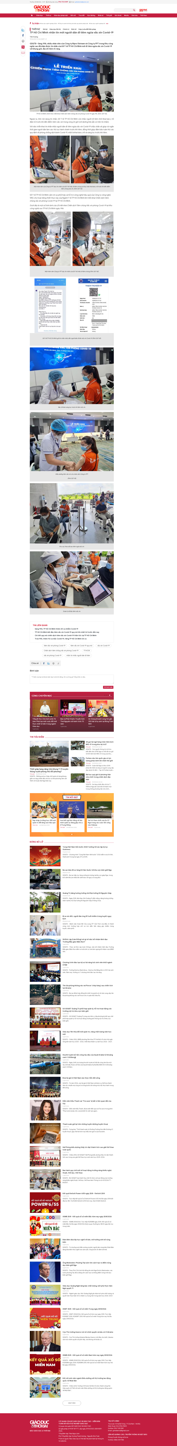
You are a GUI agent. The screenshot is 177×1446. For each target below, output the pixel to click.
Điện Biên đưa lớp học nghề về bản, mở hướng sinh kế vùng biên (86, 1241)
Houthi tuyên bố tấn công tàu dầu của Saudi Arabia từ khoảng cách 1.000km (88, 1056)
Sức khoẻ (118, 15)
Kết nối (73, 15)
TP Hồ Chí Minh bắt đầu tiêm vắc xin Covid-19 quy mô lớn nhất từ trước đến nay (67, 632)
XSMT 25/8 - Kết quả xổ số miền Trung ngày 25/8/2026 (84, 1309)
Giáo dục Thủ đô (143, 10)
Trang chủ (32, 15)
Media (126, 15)
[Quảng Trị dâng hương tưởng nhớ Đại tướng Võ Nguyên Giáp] (45, 902)
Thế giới (109, 15)
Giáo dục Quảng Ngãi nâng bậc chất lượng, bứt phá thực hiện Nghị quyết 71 (87, 1287)
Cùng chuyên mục (42, 696)
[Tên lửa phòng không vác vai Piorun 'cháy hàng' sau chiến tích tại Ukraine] (45, 994)
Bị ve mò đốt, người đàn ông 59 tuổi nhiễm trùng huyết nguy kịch (87, 917)
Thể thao (143, 15)
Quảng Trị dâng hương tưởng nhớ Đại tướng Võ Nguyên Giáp (87, 893)
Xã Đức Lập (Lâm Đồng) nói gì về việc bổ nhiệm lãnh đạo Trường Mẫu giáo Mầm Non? (85, 940)
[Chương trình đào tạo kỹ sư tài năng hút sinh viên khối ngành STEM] (45, 971)
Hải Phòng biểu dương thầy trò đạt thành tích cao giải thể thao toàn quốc (88, 1148)
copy (58, 663)
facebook (23, 35)
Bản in (23, 40)
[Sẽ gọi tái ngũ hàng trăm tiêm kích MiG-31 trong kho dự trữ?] (78, 745)
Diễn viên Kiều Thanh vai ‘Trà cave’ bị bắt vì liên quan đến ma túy (87, 1102)
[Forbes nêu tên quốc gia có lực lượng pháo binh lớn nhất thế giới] (78, 761)
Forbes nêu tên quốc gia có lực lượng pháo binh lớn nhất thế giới (99, 759)
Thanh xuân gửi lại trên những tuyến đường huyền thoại (85, 1124)
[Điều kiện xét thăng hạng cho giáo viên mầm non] (99, 809)
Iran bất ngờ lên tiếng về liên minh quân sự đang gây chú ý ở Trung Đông (43, 822)
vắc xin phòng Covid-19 (52, 656)
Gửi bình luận (108, 687)
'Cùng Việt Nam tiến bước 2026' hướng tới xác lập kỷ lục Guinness (85, 848)
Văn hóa (134, 15)
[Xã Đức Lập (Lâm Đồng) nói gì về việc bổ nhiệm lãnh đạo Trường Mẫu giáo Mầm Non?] (45, 948)
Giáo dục (39, 15)
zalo (23, 29)
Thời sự (48, 15)
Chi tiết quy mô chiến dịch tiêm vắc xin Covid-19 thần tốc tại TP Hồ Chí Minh (65, 635)
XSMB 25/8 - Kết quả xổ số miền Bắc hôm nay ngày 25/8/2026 (87, 1217)
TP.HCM (87, 651)
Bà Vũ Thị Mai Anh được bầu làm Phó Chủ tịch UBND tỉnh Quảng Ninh (100, 721)
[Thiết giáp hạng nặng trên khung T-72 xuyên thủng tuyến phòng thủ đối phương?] (49, 754)
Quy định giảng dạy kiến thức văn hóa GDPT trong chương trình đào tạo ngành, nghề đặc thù (86, 1402)
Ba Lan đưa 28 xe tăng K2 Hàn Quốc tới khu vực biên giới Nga (87, 870)
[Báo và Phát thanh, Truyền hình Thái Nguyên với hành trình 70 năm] (45, 708)
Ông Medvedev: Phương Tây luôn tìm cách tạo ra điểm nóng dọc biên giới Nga (87, 1264)
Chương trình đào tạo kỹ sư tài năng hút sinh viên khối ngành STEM (87, 964)
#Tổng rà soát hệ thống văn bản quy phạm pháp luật (61, 23)
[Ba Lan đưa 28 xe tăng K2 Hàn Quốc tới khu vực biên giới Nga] (45, 879)
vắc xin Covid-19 (103, 646)
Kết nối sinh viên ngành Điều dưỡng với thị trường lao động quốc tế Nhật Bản (87, 1379)
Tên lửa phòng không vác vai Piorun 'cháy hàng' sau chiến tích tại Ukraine (88, 987)
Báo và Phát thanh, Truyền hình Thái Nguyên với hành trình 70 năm (44, 721)
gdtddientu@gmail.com (82, 2)
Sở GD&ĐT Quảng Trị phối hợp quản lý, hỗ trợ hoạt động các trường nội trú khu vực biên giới (87, 1010)
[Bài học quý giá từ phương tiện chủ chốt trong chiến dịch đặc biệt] (78, 778)
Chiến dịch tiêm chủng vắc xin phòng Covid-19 (61, 651)
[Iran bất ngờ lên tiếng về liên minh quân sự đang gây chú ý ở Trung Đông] (44, 809)
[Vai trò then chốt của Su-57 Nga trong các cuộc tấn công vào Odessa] (71, 809)
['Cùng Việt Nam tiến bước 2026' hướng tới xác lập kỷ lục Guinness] (45, 856)
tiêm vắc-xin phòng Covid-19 (54, 646)
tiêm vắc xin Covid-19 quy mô (81, 646)
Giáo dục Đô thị (55, 29)
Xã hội (45, 29)
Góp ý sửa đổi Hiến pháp (87, 29)
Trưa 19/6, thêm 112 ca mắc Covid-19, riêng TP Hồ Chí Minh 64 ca (60, 639)
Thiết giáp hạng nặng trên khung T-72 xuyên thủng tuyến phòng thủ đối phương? (49, 770)
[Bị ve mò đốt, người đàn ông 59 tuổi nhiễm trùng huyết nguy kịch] (45, 925)
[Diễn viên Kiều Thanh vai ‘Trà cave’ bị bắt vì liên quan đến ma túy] (45, 1110)
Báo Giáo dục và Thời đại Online (42, 8)
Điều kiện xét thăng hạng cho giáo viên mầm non (99, 821)
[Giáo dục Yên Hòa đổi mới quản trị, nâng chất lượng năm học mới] (45, 1041)
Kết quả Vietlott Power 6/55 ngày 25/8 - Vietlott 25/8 (84, 1194)
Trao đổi (82, 15)
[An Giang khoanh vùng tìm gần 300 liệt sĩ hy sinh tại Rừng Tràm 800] (73, 708)
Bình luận (23, 46)
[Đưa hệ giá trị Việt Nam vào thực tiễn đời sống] (45, 1087)
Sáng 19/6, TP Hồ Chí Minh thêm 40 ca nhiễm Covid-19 (56, 629)
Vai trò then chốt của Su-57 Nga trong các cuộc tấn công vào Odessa (71, 822)
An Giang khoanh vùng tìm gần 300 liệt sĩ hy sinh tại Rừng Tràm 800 (72, 721)
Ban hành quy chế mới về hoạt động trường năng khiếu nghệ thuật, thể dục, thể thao (87, 1171)
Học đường (91, 15)
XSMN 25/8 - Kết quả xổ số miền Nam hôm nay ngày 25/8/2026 (87, 1355)
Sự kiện (35, 23)
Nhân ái (100, 15)
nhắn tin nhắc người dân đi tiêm (78, 656)
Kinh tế (73, 29)
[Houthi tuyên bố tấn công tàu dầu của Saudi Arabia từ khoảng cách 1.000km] (45, 1064)
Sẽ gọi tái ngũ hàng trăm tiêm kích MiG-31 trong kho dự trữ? (99, 743)
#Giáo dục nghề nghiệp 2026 (86, 23)
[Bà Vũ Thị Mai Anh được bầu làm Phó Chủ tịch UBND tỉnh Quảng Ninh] (101, 708)
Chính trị (66, 29)
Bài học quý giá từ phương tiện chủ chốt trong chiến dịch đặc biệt (98, 777)
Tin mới (23, 52)
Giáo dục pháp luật (61, 15)
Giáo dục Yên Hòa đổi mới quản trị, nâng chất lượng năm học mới (87, 1033)
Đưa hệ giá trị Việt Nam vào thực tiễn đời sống (81, 1078)
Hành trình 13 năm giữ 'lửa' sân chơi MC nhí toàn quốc (84, 1425)
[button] (104, 695)
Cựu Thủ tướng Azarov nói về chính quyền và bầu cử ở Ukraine (88, 1332)
